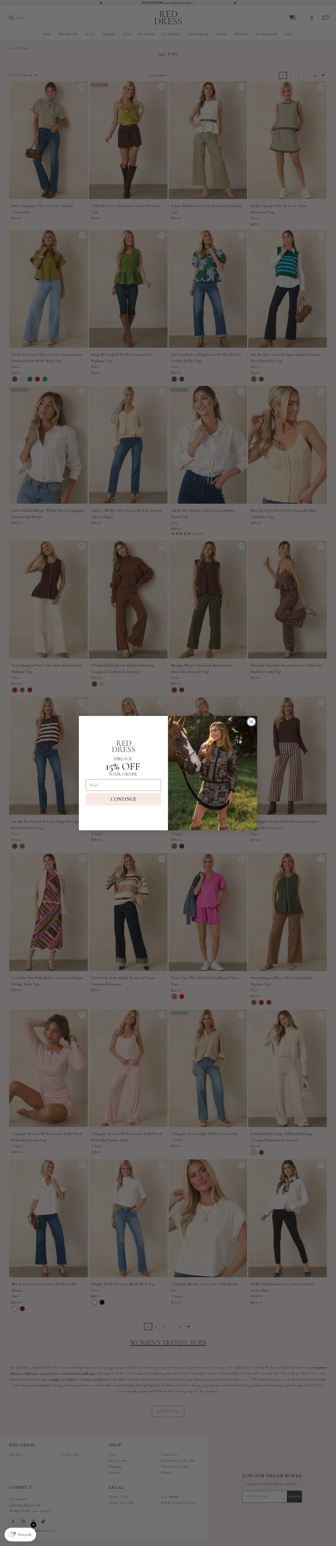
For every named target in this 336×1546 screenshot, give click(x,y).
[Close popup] (33, 1525)
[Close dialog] (251, 722)
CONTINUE (123, 799)
